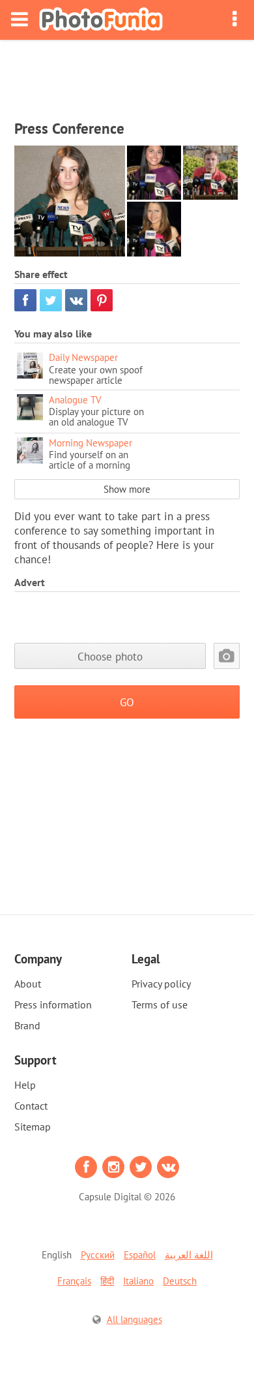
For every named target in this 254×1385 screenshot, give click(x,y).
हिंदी (107, 1281)
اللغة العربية (189, 1255)
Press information (53, 1004)
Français (74, 1281)
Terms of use (160, 1004)
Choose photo (110, 656)
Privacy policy (161, 983)
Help (25, 1084)
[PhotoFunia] (101, 20)
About (27, 983)
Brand (27, 1025)
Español (140, 1255)
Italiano (138, 1281)
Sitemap (32, 1126)
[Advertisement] (127, 75)
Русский (98, 1255)
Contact (31, 1105)
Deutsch (180, 1281)
